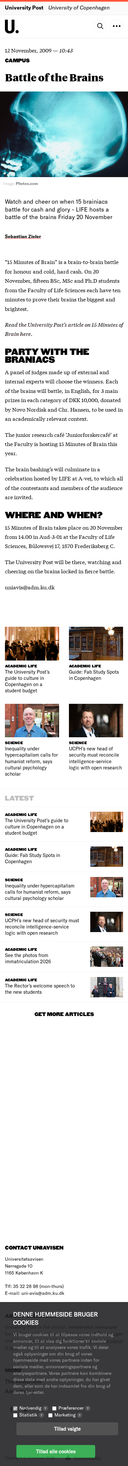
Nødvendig (32, 1408)
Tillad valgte (67, 1429)
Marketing (67, 1414)
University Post (24, 7)
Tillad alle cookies (55, 1451)
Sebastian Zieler (23, 236)
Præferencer (73, 1408)
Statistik (30, 1414)
